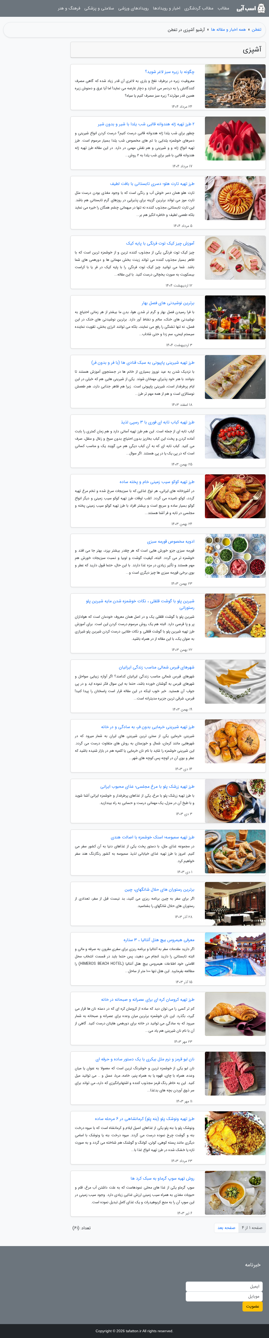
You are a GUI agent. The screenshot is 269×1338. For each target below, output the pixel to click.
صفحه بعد (226, 1228)
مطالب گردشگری (198, 8)
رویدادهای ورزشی (133, 8)
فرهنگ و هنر (69, 8)
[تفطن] (250, 8)
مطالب (223, 8)
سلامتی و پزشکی (99, 8)
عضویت (252, 1306)
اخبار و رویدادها (166, 8)
